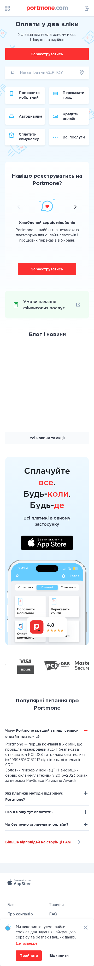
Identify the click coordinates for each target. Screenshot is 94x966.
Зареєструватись (47, 54)
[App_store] (32, 889)
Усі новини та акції (47, 438)
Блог (11, 905)
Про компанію (20, 914)
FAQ (53, 914)
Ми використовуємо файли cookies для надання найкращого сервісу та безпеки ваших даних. (46, 932)
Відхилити (59, 956)
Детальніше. (27, 943)
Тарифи (56, 905)
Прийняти (29, 956)
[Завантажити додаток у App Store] (47, 544)
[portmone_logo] (47, 8)
